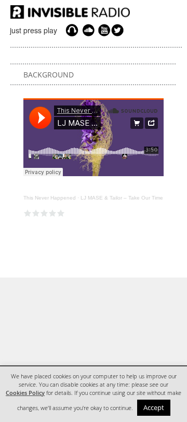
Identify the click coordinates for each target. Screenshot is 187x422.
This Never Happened (49, 198)
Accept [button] (153, 407)
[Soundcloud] (88, 30)
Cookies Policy (25, 393)
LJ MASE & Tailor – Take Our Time (122, 198)
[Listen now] (71, 30)
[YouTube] (103, 30)
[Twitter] (119, 30)
